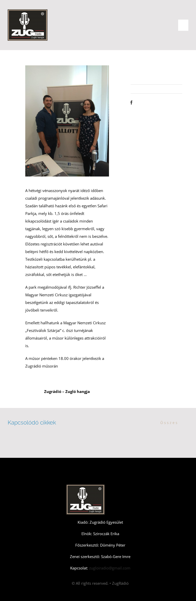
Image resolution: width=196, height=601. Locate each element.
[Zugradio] (27, 11)
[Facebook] (131, 102)
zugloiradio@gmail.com (109, 567)
